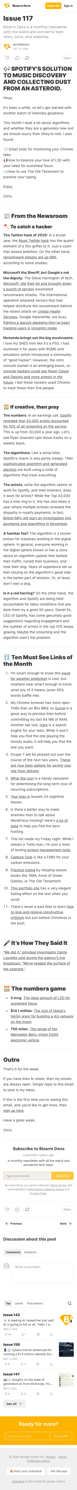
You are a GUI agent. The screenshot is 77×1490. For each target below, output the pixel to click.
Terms (62, 1457)
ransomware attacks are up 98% (30, 257)
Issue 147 (11, 1374)
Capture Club (21, 857)
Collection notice (38, 1461)
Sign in (68, 6)
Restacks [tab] (30, 1252)
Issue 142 (11, 1315)
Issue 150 (11, 1344)
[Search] (70, 1303)
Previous (16, 1223)
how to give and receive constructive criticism (42, 912)
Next (63, 1223)
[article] (38, 1324)
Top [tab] (8, 1303)
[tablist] (21, 1252)
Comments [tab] (13, 1252)
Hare (44, 725)
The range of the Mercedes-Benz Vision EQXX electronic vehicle (34, 1034)
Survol (60, 708)
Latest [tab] (19, 1303)
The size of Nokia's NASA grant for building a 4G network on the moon (42, 1016)
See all (12, 1404)
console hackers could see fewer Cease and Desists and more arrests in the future (36, 376)
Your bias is (20, 797)
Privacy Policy (38, 1193)
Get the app (59, 1471)
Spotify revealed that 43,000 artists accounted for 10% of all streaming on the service (37, 420)
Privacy (51, 1457)
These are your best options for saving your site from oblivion (41, 765)
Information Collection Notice (46, 1189)
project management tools (48, 850)
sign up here (13, 1111)
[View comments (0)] (17, 58)
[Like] (7, 58)
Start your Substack (28, 1471)
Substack (18, 1481)
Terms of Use (58, 1185)
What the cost (22, 778)
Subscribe (53, 6)
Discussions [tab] (35, 1303)
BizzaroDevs (21, 44)
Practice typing (23, 870)
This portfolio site (25, 888)
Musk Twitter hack (34, 241)
